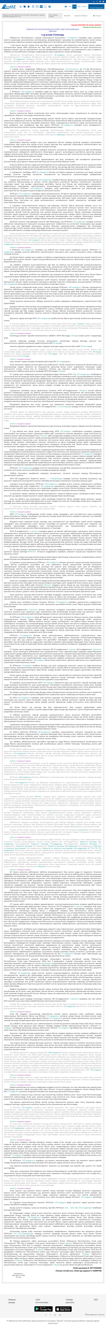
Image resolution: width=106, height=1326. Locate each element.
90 (34, 180)
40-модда (52, 354)
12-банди (39, 1250)
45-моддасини (56, 1018)
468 (74, 374)
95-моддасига (67, 125)
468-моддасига (55, 1053)
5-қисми (49, 811)
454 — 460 (69, 1208)
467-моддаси (48, 683)
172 (96, 848)
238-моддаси (39, 660)
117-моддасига (27, 635)
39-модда (96, 352)
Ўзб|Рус (84, 6)
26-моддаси (59, 55)
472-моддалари (85, 1208)
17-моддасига (72, 38)
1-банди (80, 324)
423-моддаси (86, 1197)
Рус (70, 7)
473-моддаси (61, 1203)
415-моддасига (21, 783)
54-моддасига (67, 954)
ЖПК (85, 69)
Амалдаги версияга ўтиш (92, 27)
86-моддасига (45, 732)
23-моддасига (19, 59)
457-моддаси (66, 431)
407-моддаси (20, 514)
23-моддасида (79, 222)
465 (76, 1208)
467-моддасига (24, 698)
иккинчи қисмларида (16, 848)
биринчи (97, 846)
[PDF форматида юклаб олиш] (45, 7)
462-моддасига (27, 250)
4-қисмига (34, 531)
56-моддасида (24, 973)
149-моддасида (80, 848)
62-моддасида (18, 1128)
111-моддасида (56, 844)
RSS (96, 1300)
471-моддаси (28, 1108)
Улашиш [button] (98, 15)
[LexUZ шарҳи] (29, 7)
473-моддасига (29, 1161)
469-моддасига (75, 287)
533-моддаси (96, 1070)
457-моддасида (25, 468)
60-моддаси (63, 1028)
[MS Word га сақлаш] (41, 7)
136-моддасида (71, 846)
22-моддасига (43, 172)
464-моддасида (11, 284)
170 (92, 848)
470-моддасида (44, 318)
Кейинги (13, 67)
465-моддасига (28, 92)
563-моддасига (51, 484)
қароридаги (46, 963)
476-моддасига (34, 1217)
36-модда (57, 343)
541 (15, 1234)
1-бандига (83, 391)
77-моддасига (62, 602)
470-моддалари (84, 374)
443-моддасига (37, 188)
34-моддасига (87, 454)
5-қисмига (34, 610)
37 (81, 346)
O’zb (79, 7)
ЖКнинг (43, 436)
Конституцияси (72, 69)
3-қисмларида (64, 407)
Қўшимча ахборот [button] (81, 15)
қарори (68, 1243)
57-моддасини (53, 1016)
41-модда (25, 356)
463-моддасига (28, 617)
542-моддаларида (26, 1234)
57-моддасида (70, 1006)
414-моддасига (21, 753)
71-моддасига (17, 1155)
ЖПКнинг (32, 552)
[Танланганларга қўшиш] (21, 7)
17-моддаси (27, 666)
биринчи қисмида (88, 842)
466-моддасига (53, 562)
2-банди (74, 336)
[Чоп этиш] (50, 7)
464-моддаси (34, 240)
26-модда (61, 362)
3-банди (61, 371)
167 (88, 848)
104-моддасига (25, 194)
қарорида (60, 135)
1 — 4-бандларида (54, 479)
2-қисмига (97, 649)
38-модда (87, 346)
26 (31, 180)
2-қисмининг (83, 830)
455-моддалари (45, 180)
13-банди (19, 1260)
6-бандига (41, 867)
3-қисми (72, 649)
